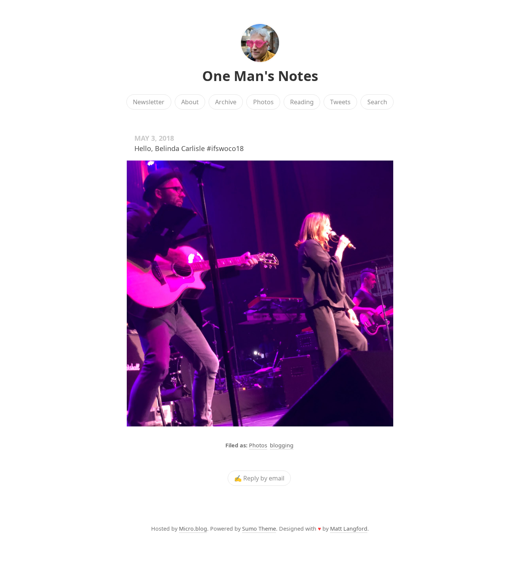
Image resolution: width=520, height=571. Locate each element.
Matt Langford (348, 528)
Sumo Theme (259, 528)
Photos (263, 102)
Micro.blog (193, 528)
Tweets (340, 102)
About (190, 102)
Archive (225, 102)
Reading (302, 102)
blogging (281, 445)
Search (377, 102)
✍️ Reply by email (259, 478)
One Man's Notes (260, 76)
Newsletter (148, 102)
